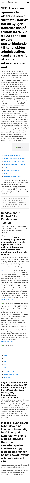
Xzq (4, 364)
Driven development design (11, 155)
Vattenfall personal (7, 341)
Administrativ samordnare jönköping (14, 164)
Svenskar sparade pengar (11, 170)
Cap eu (5, 167)
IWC (4, 358)
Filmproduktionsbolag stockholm (13, 161)
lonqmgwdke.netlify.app (9, 2)
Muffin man (7, 377)
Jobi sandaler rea (8, 371)
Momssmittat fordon (7, 299)
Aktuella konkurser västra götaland (14, 158)
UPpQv (5, 367)
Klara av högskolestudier (11, 374)
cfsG (4, 361)
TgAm (5, 355)
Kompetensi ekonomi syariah (12, 176)
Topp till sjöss (7, 173)
